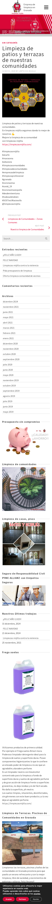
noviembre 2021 (11, 306)
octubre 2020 (9, 354)
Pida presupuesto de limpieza (17, 270)
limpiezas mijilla (27, 71)
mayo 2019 (8, 411)
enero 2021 (8, 338)
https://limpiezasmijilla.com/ (17, 144)
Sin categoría (9, 43)
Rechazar (22, 899)
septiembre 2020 (11, 359)
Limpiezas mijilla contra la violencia (20, 265)
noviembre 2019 (11, 380)
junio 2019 (8, 406)
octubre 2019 (9, 385)
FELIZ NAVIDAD (10, 260)
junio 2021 (8, 312)
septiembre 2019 (11, 390)
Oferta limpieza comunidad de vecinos (21, 275)
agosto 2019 (9, 396)
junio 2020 (8, 369)
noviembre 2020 (11, 348)
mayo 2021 (8, 317)
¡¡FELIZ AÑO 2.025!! (12, 254)
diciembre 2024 (10, 301)
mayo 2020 (8, 375)
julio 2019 (7, 401)
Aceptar (9, 899)
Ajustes (36, 899)
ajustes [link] (37, 893)
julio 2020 (7, 364)
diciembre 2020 (10, 343)
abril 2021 (8, 322)
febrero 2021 (9, 333)
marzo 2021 (8, 327)
